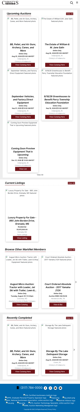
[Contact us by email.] (60, 388)
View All (69, 14)
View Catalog (22, 305)
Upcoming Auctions (19, 13)
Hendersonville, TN (58, 299)
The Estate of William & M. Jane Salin (57, 46)
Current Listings (15, 182)
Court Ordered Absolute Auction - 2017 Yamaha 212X (58, 287)
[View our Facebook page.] (45, 388)
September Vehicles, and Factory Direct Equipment (23, 99)
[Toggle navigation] (77, 2)
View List (23, 169)
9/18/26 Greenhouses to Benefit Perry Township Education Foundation (57, 99)
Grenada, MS (22, 232)
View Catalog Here (23, 65)
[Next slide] (76, 282)
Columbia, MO (22, 299)
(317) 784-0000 (31, 387)
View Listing (22, 238)
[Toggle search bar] (71, 3)
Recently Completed (19, 317)
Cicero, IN (57, 362)
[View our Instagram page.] (50, 388)
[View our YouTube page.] (55, 388)
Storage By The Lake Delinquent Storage (57, 353)
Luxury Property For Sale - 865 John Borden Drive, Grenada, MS (22, 220)
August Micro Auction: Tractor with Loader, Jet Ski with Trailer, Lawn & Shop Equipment (22, 287)
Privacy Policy (52, 409)
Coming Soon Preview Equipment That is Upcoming (23, 151)
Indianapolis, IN (23, 59)
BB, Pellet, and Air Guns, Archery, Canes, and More (23, 47)
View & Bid (58, 305)
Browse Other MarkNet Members (25, 249)
